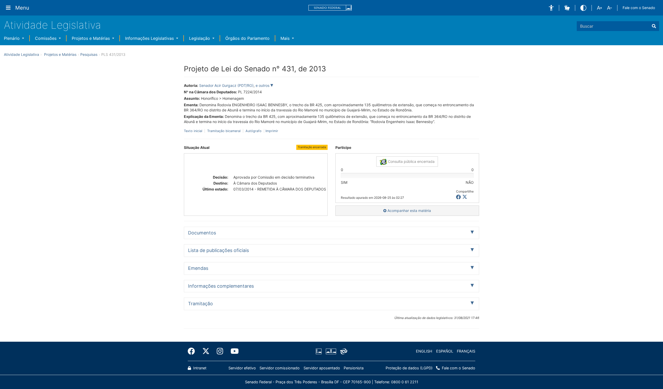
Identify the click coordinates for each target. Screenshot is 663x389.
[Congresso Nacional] (330, 351)
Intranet (199, 368)
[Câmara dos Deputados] (319, 351)
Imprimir (271, 131)
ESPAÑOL (444, 351)
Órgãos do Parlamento (247, 38)
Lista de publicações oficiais (218, 250)
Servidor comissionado (280, 368)
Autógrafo (253, 131)
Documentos (202, 232)
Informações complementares (221, 286)
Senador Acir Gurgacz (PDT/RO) (226, 85)
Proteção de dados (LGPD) (409, 368)
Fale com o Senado (639, 7)
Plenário (12, 38)
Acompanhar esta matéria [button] (408, 210)
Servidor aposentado (322, 368)
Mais (285, 38)
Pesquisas (88, 54)
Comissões (46, 38)
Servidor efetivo (242, 368)
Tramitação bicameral (224, 131)
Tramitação (200, 303)
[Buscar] (654, 26)
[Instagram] (220, 351)
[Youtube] (233, 351)
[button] (551, 8)
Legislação (200, 38)
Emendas (198, 268)
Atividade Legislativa (52, 25)
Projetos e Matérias (91, 38)
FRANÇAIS (466, 351)
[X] (464, 197)
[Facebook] (193, 351)
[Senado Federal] (330, 8)
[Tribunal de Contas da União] (342, 351)
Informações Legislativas (150, 38)
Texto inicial (193, 131)
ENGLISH (424, 351)
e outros (263, 85)
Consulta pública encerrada (411, 161)
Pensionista (354, 368)
